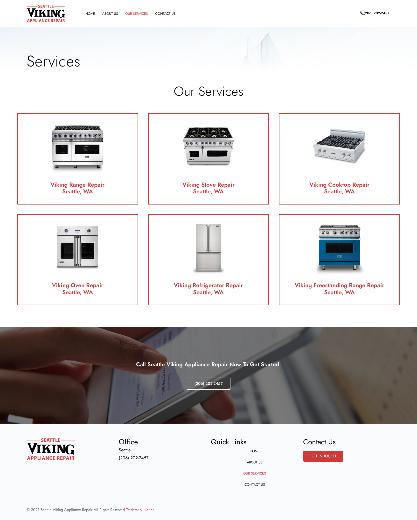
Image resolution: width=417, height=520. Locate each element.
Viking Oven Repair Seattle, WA (77, 288)
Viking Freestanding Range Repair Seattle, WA (339, 288)
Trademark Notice (140, 510)
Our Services (136, 13)
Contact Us (165, 13)
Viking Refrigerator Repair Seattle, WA (208, 288)
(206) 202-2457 (209, 383)
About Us (110, 13)
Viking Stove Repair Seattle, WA (208, 188)
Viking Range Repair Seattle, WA (77, 188)
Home (90, 13)
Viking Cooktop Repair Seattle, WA (339, 188)
